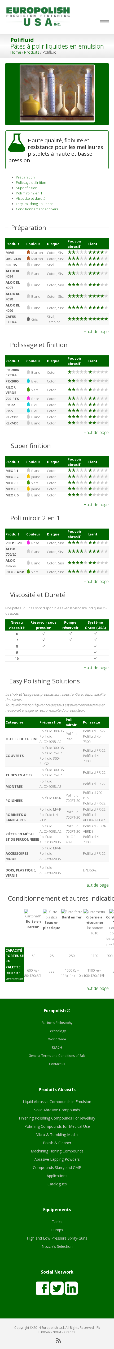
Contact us (57, 1064)
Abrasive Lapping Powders (57, 1159)
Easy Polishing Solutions (34, 203)
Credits (69, 1332)
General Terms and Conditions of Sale (57, 1055)
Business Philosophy (57, 1022)
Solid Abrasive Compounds (57, 1109)
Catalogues (57, 1183)
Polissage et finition (31, 182)
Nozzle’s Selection (57, 1246)
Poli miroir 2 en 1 (29, 193)
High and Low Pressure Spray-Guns (57, 1238)
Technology (57, 1031)
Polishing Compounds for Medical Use (57, 1126)
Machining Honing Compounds (57, 1151)
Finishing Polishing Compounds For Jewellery (57, 1118)
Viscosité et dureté (31, 198)
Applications (57, 1175)
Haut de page (96, 331)
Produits (32, 52)
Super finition (26, 187)
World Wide (57, 1039)
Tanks (57, 1221)
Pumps (57, 1229)
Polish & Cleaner (57, 1142)
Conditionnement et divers (37, 209)
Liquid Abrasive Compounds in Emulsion (57, 1101)
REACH (57, 1047)
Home (15, 52)
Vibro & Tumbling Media (57, 1134)
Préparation (25, 177)
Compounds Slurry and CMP (57, 1167)
